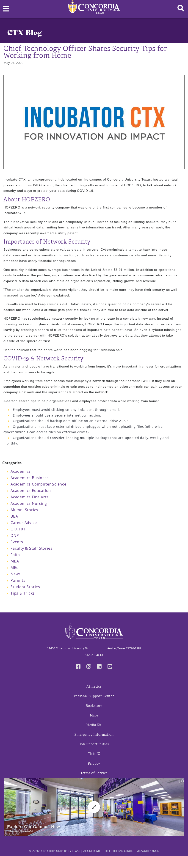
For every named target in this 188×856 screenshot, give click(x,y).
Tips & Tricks (23, 593)
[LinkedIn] (99, 666)
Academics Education (31, 490)
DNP (15, 535)
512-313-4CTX (94, 655)
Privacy (94, 763)
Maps (94, 715)
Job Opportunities (94, 744)
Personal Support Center (94, 696)
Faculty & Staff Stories (31, 548)
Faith (15, 554)
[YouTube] (110, 666)
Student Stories (25, 586)
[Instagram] (88, 666)
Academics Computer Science (38, 484)
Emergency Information (94, 735)
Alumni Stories (24, 509)
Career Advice (24, 522)
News (16, 573)
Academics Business (30, 477)
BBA (14, 516)
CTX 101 (18, 529)
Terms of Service (94, 773)
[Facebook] (78, 666)
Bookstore (94, 706)
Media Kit (94, 725)
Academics (21, 471)
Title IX (94, 754)
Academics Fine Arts (30, 496)
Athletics (93, 687)
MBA (15, 561)
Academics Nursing (29, 503)
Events (17, 541)
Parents (18, 580)
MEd (15, 567)
